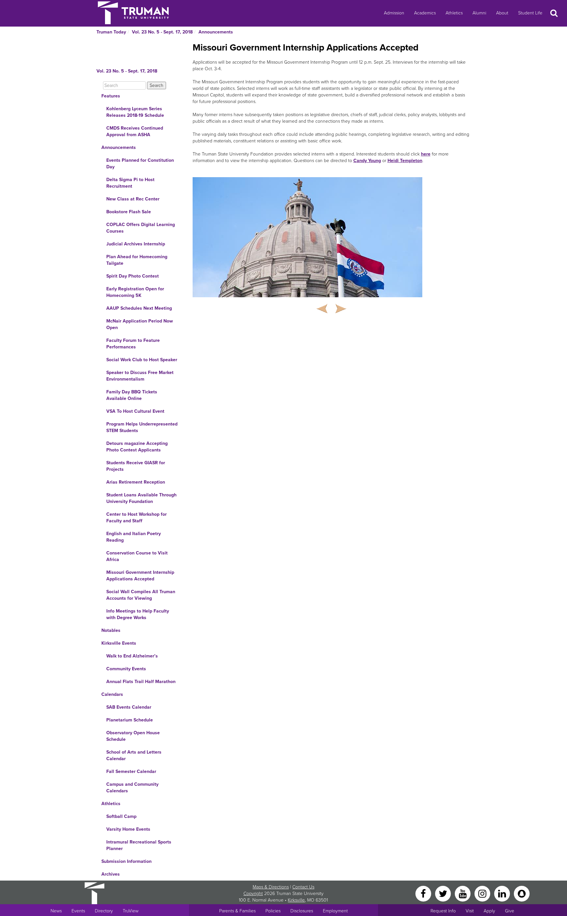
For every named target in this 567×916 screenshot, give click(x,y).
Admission (394, 13)
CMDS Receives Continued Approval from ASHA (134, 131)
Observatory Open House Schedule (133, 736)
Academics (425, 13)
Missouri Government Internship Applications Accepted (140, 576)
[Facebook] (424, 893)
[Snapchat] (522, 893)
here (425, 154)
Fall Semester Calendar (131, 771)
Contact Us (303, 887)
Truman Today (111, 32)
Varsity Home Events (128, 829)
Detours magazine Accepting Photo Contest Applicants (137, 447)
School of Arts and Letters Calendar (133, 755)
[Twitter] (443, 893)
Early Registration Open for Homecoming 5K (135, 292)
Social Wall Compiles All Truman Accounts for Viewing (140, 595)
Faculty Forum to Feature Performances (133, 344)
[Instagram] (483, 893)
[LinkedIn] (503, 893)
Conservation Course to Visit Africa (137, 556)
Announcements (216, 32)
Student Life (530, 13)
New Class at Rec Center (132, 199)
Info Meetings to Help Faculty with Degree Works (137, 614)
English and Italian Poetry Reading (133, 537)
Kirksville (296, 900)
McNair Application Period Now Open (139, 324)
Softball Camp (121, 816)
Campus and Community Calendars (132, 787)
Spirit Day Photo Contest (132, 276)
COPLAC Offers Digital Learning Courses (140, 228)
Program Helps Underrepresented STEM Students (142, 427)
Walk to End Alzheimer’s (132, 656)
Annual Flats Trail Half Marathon (141, 681)
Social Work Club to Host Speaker (141, 360)
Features (110, 96)
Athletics (454, 13)
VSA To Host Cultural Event (135, 411)
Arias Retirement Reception (135, 482)
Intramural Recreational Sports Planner (138, 845)
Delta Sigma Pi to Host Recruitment (130, 183)
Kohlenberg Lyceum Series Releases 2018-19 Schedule (135, 112)
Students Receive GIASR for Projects (135, 466)
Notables (110, 630)
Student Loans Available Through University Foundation (141, 498)
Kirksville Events (118, 643)
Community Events (126, 669)
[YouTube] (463, 893)
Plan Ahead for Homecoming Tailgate (136, 260)
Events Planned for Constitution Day (140, 163)
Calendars (112, 694)
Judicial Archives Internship (135, 244)
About (502, 13)
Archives (110, 874)
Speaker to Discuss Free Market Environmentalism (140, 376)
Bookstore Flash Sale (128, 212)
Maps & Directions (271, 887)
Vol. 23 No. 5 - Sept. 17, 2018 (162, 32)
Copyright (253, 893)
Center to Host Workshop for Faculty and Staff (136, 517)
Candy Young (367, 160)
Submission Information (126, 861)
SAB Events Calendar (128, 707)
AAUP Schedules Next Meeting (139, 308)
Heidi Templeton (405, 160)
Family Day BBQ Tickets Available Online (131, 395)
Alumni (479, 13)
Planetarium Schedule (129, 720)
